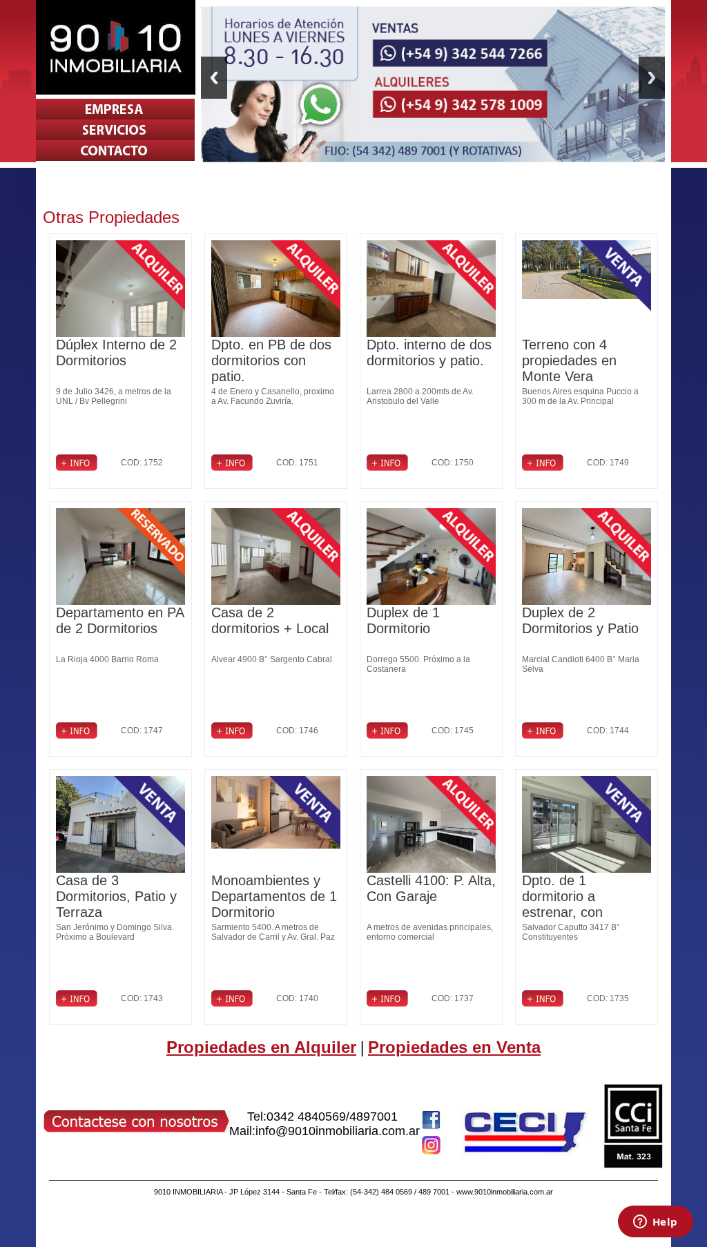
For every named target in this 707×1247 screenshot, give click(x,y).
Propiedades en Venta (454, 1047)
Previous (214, 78)
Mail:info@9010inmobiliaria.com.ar (324, 1131)
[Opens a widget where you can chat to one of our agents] (655, 1223)
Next (652, 78)
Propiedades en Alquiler (261, 1047)
